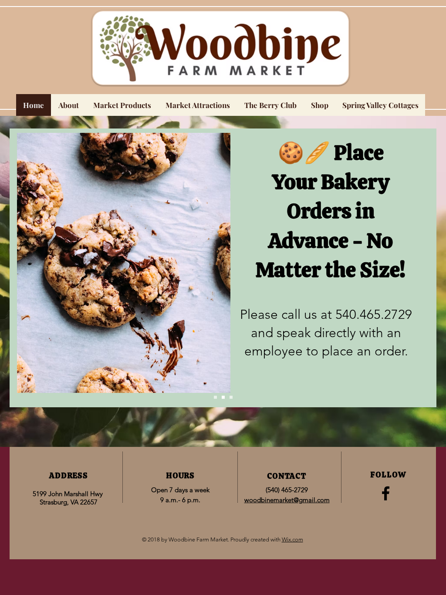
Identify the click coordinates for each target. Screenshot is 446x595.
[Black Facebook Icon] (385, 493)
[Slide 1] (215, 397)
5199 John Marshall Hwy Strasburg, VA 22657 (69, 498)
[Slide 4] (231, 397)
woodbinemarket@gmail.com (287, 500)
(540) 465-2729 (287, 490)
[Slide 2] (223, 397)
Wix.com (292, 539)
